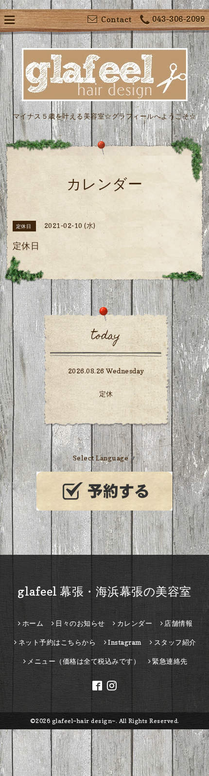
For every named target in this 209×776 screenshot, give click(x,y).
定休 (106, 393)
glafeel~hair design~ (84, 720)
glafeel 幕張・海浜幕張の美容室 (104, 591)
